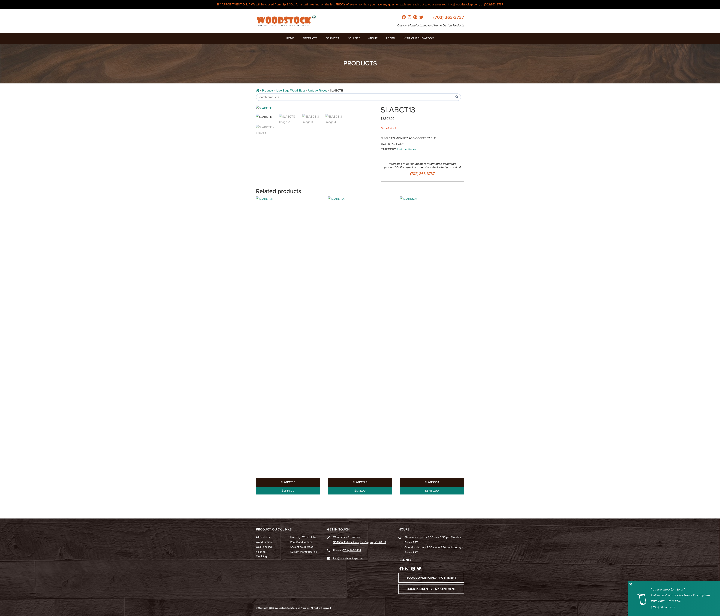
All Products (263, 537)
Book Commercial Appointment (431, 578)
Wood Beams (264, 542)
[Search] (456, 97)
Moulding (261, 556)
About (373, 38)
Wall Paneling (264, 546)
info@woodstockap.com (348, 558)
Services (332, 38)
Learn (390, 38)
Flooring (261, 551)
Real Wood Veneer (301, 542)
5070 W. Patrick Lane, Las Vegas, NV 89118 (359, 542)
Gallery (354, 38)
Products (310, 38)
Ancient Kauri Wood (301, 546)
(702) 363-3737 (448, 17)
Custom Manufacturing (303, 551)
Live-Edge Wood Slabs (290, 90)
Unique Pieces (317, 90)
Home (290, 38)
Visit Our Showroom (419, 38)
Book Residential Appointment (431, 589)
